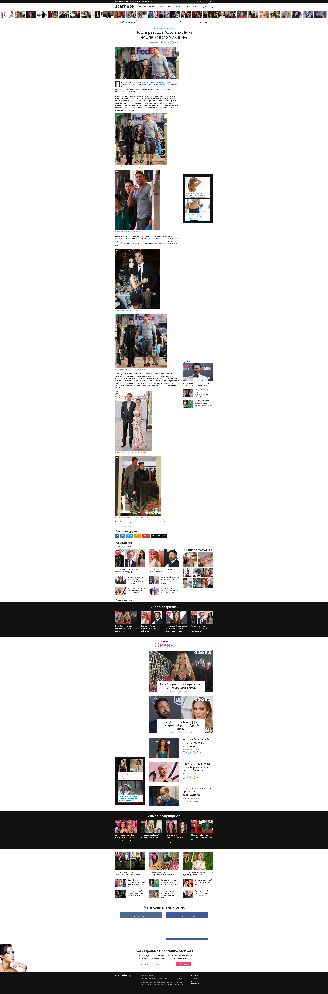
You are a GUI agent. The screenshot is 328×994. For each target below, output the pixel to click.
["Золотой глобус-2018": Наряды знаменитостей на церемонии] (130, 861)
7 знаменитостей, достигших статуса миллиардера (199, 628)
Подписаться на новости (187, 938)
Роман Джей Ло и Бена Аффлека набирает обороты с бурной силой (180, 725)
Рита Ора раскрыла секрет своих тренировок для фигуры (126, 628)
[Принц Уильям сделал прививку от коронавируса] (164, 796)
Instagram (196, 984)
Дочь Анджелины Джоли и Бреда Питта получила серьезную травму (125, 837)
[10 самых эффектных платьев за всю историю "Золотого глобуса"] (202, 826)
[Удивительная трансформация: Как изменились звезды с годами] (176, 826)
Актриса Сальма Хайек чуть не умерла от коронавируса (197, 742)
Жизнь (118, 551)
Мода (193, 822)
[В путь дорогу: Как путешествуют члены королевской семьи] (154, 591)
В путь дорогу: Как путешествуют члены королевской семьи (169, 590)
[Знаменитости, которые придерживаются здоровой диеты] (164, 861)
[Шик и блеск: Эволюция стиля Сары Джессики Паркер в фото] (120, 883)
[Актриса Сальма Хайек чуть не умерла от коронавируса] (164, 748)
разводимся (148, 374)
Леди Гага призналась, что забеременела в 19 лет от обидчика (136, 590)
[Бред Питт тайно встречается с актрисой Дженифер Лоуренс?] (188, 393)
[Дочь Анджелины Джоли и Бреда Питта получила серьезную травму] (126, 826)
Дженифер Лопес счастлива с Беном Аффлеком (148, 628)
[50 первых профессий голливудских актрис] (151, 826)
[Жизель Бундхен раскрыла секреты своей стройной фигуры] (154, 894)
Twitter (195, 981)
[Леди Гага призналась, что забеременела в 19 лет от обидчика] (120, 591)
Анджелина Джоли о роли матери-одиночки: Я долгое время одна (176, 628)
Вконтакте (196, 975)
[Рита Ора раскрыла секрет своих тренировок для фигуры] (126, 617)
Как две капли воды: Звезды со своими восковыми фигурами (203, 403)
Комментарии (161, 535)
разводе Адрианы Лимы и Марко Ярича (157, 82)
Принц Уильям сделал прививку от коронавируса (197, 791)
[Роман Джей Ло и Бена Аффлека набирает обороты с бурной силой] (154, 580)
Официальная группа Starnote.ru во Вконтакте (135, 917)
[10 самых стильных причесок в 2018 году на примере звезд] (198, 861)
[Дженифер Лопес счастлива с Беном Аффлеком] (164, 558)
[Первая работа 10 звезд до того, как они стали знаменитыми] (198, 372)
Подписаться (183, 964)
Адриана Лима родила (160, 243)
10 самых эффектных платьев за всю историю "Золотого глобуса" (201, 837)
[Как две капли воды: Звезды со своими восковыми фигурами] (188, 404)
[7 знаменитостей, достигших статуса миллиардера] (130, 558)
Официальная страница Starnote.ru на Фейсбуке (182, 917)
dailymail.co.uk (128, 526)
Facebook (196, 978)
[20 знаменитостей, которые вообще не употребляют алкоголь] (120, 894)
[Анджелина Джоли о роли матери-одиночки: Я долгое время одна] (120, 580)
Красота (119, 613)
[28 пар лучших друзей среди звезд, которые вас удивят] (188, 883)
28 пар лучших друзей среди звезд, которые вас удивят (203, 882)
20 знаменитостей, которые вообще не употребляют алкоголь (136, 893)
